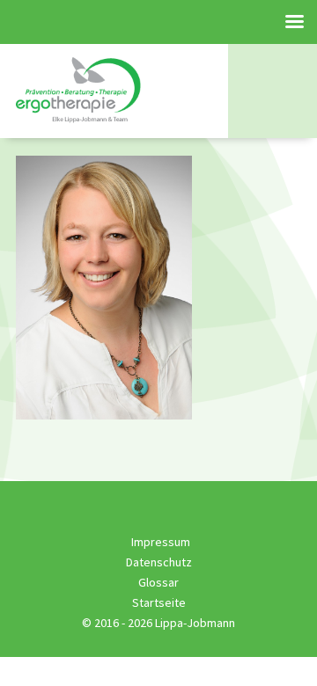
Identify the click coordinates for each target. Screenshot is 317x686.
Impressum (160, 542)
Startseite (159, 602)
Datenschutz (159, 562)
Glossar (158, 582)
